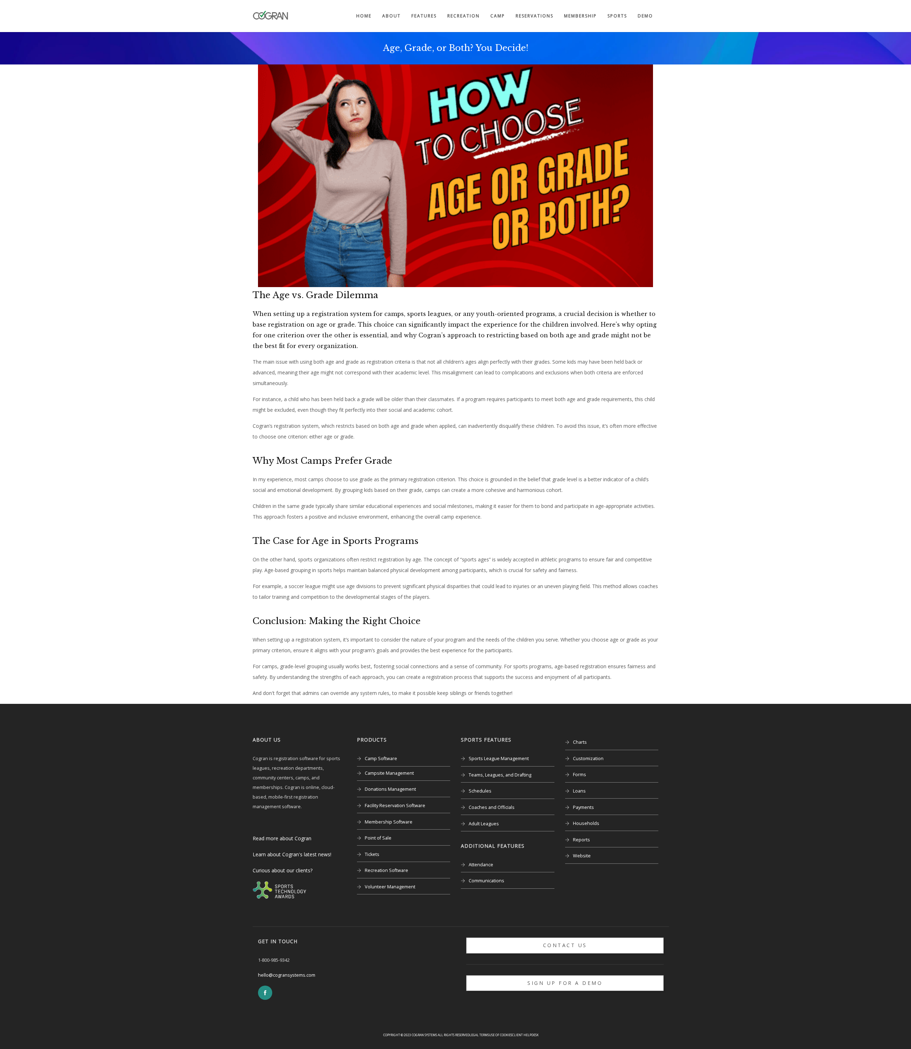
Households (586, 823)
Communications (486, 881)
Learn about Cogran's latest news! (292, 854)
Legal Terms (479, 1035)
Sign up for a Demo (564, 983)
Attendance (481, 865)
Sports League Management (499, 758)
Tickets (372, 854)
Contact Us (565, 945)
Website (582, 856)
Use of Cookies (500, 1035)
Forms (579, 775)
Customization (588, 758)
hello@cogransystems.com (286, 975)
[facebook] (265, 993)
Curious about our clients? (282, 870)
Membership (580, 16)
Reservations (534, 16)
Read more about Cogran (282, 838)
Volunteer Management (390, 887)
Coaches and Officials (492, 807)
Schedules (480, 791)
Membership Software (388, 822)
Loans (579, 791)
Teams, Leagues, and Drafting (500, 775)
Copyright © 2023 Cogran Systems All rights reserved (426, 1035)
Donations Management (390, 789)
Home (364, 16)
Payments (583, 807)
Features (424, 16)
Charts (580, 742)
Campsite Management (389, 773)
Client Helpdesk (525, 1035)
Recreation (463, 16)
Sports (617, 16)
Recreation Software (386, 870)
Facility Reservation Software (395, 806)
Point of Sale (378, 838)
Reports (581, 840)
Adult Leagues (484, 824)
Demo (645, 16)
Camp (497, 16)
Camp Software (381, 758)
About (391, 16)
